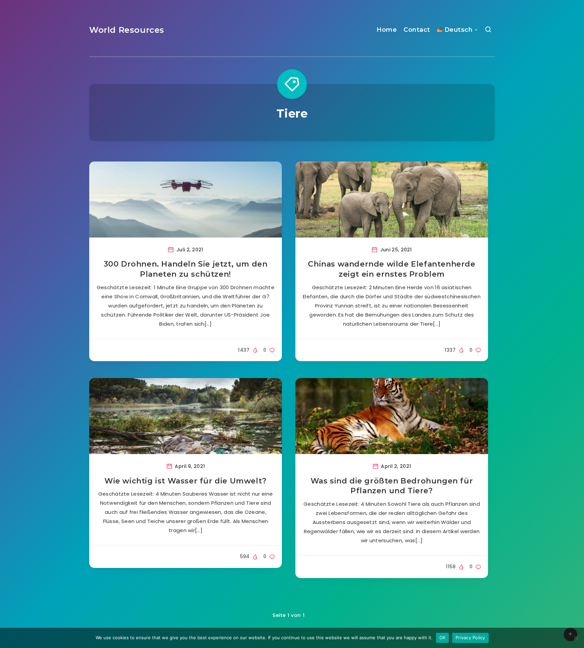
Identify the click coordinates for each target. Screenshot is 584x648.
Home (386, 29)
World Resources (126, 30)
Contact (417, 29)
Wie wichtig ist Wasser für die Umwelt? (185, 480)
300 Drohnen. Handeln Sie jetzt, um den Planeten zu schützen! (186, 269)
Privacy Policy (470, 637)
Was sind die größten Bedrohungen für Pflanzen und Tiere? (392, 486)
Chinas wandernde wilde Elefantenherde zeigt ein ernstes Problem (391, 269)
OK (442, 637)
